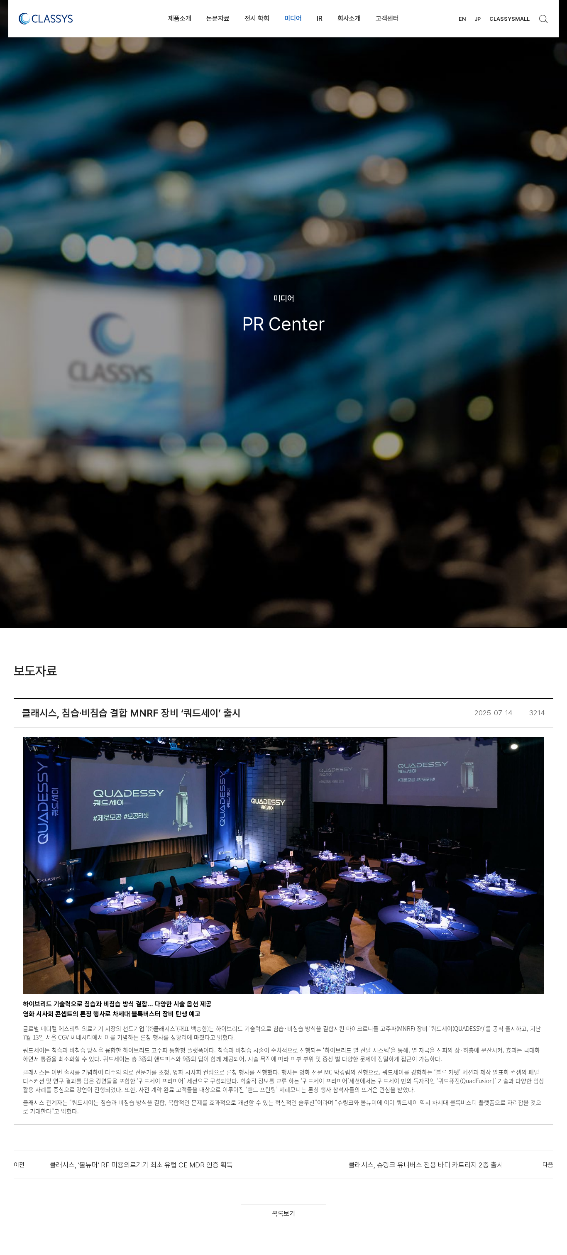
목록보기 (283, 1214)
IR (320, 18)
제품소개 (179, 18)
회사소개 (349, 18)
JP (477, 19)
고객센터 (387, 18)
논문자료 (218, 18)
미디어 (293, 18)
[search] (543, 16)
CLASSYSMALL (509, 19)
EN (462, 19)
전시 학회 (256, 18)
